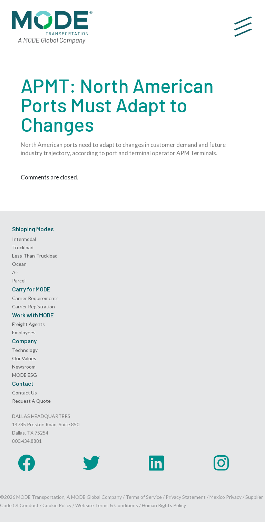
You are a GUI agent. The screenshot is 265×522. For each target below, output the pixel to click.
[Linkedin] (156, 463)
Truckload (22, 247)
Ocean (19, 264)
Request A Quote (31, 401)
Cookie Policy (56, 505)
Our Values (24, 358)
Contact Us (24, 392)
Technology (25, 350)
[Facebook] (26, 463)
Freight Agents (28, 324)
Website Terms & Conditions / (108, 505)
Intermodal (24, 239)
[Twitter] (91, 463)
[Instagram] (221, 463)
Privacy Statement (186, 497)
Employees (24, 332)
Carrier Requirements (35, 298)
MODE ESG (24, 375)
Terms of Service (144, 497)
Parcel (19, 280)
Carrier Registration (33, 306)
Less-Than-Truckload (35, 256)
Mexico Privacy (225, 497)
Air (15, 272)
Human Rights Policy (164, 505)
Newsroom (24, 367)
